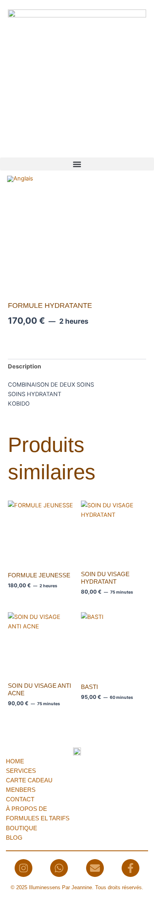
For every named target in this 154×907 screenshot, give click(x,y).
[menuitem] (20, 179)
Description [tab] (24, 366)
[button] (77, 164)
